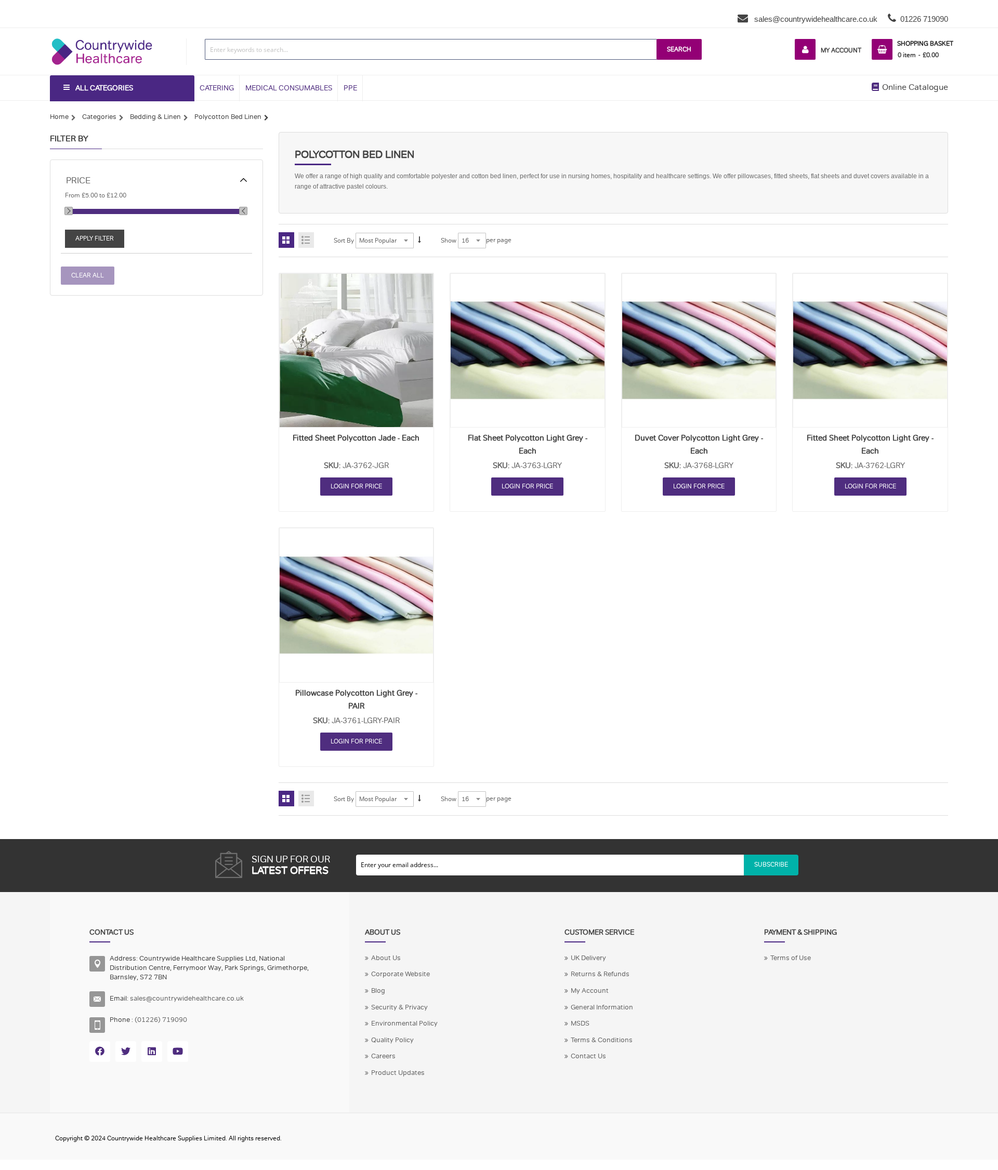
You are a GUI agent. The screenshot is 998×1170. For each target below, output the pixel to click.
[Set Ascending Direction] (419, 240)
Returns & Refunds (600, 974)
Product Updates (398, 1073)
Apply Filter (94, 238)
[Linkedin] (151, 1051)
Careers (383, 1056)
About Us (386, 958)
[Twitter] (125, 1051)
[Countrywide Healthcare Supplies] (102, 38)
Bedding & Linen (155, 117)
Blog (378, 991)
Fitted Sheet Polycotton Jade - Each (356, 438)
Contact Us (588, 1056)
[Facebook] (99, 1051)
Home (59, 117)
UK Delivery (588, 958)
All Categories (104, 88)
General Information (602, 1007)
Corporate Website (400, 974)
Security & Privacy (399, 1007)
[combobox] (431, 49)
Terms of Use (790, 958)
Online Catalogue (914, 87)
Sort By (344, 240)
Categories (99, 117)
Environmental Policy (404, 1023)
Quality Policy (392, 1040)
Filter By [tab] (69, 139)
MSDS (580, 1023)
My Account (841, 50)
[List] (306, 240)
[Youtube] (177, 1051)
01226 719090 (924, 19)
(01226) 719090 (161, 1020)
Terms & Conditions (602, 1040)
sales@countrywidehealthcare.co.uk (814, 19)
